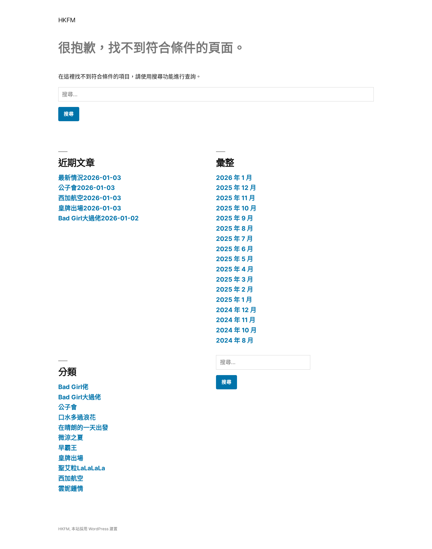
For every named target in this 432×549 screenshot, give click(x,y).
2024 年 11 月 (236, 320)
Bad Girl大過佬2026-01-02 (98, 218)
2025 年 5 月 (234, 259)
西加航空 (70, 478)
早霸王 (67, 448)
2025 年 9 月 (234, 218)
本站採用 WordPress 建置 (95, 529)
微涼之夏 (70, 437)
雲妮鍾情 (70, 488)
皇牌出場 (70, 458)
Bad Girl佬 (73, 387)
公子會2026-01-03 (86, 187)
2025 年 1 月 (234, 299)
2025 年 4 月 (235, 269)
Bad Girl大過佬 (79, 397)
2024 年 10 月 (236, 330)
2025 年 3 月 (234, 279)
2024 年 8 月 (235, 340)
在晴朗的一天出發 (83, 427)
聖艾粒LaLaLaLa (81, 468)
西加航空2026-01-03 (89, 198)
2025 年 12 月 (236, 187)
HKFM (67, 20)
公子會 (67, 407)
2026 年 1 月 (234, 177)
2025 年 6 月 (234, 249)
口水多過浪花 (77, 417)
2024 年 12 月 (236, 310)
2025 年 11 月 (235, 198)
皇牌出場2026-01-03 (89, 208)
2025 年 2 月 (234, 289)
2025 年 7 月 (234, 238)
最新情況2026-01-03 (89, 177)
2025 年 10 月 (236, 208)
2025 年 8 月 (234, 228)
